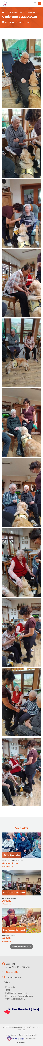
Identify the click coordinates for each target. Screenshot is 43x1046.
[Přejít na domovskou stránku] (4, 3)
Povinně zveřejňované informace (19, 996)
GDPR (7, 990)
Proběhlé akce (31, 12)
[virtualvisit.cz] (15, 1039)
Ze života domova (15, 12)
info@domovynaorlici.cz (16, 977)
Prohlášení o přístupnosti (16, 993)
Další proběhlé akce (21, 946)
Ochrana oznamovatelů (15, 999)
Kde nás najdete (12, 972)
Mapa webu (10, 987)
